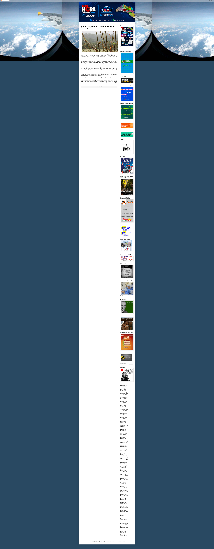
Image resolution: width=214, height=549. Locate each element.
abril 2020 (122, 434)
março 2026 (122, 528)
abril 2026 (122, 530)
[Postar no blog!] (99, 86)
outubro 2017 (122, 394)
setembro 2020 (123, 441)
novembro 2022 (123, 475)
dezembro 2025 (123, 524)
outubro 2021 (122, 458)
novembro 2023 (123, 491)
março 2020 (122, 433)
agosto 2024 (122, 503)
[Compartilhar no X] (100, 86)
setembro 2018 (123, 409)
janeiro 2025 (122, 510)
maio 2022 (122, 467)
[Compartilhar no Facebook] (101, 86)
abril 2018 (122, 402)
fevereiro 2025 (123, 511)
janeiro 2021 (122, 446)
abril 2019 (122, 418)
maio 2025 (122, 515)
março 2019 (122, 417)
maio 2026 (122, 531)
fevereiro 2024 (123, 495)
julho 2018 (122, 406)
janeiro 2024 (122, 494)
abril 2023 (122, 482)
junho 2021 (122, 453)
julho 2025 (122, 518)
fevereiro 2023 (123, 479)
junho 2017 (122, 389)
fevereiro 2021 (123, 447)
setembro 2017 (123, 393)
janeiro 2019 (122, 414)
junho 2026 (122, 532)
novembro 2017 (123, 396)
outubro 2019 (122, 426)
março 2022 (122, 465)
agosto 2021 (122, 455)
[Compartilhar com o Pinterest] (102, 86)
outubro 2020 (122, 442)
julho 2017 (122, 390)
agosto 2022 (122, 471)
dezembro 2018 (123, 413)
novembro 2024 (123, 507)
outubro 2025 (122, 522)
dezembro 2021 (123, 461)
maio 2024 (122, 499)
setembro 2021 (123, 457)
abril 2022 (122, 466)
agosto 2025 (122, 519)
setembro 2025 (123, 520)
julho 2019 (122, 422)
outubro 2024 (122, 506)
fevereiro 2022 (123, 463)
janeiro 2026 (122, 526)
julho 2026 (122, 534)
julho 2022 (122, 470)
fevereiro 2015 (123, 385)
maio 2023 (122, 483)
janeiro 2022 (122, 462)
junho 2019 (122, 421)
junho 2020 (122, 437)
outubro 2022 (122, 474)
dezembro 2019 (123, 429)
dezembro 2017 (123, 397)
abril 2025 (122, 514)
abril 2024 (122, 498)
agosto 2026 (122, 535)
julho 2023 (122, 486)
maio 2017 (122, 388)
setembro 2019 (123, 425)
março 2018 (122, 401)
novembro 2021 (123, 459)
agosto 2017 (122, 392)
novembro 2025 (123, 523)
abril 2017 (122, 386)
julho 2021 (122, 454)
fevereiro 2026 (123, 527)
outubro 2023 (122, 490)
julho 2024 (122, 502)
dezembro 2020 (123, 445)
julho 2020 (122, 438)
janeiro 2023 (122, 478)
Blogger (124, 541)
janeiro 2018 (122, 398)
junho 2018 (122, 405)
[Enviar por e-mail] (98, 86)
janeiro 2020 (122, 430)
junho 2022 (122, 469)
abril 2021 (122, 450)
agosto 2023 (122, 487)
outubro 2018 (122, 410)
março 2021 (122, 449)
